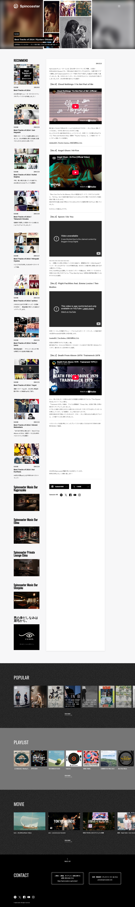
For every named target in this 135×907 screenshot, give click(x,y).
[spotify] (61, 496)
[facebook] (70, 496)
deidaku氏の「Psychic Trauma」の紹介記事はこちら (65, 143)
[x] (65, 496)
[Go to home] (27, 6)
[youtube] (74, 496)
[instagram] (79, 496)
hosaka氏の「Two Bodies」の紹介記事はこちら (64, 338)
